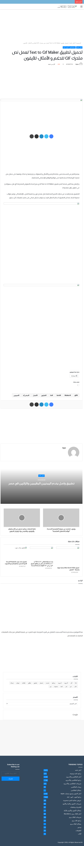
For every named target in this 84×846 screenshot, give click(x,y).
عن (71, 686)
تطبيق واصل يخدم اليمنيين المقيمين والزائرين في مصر (41, 483)
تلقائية (23, 683)
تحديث (47, 683)
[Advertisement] (42, 25)
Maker (67, 395)
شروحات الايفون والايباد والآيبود (72, 804)
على (75, 686)
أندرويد (66, 683)
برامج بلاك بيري (76, 820)
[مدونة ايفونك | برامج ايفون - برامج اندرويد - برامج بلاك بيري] (67, 6)
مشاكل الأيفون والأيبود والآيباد (72, 810)
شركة (12, 683)
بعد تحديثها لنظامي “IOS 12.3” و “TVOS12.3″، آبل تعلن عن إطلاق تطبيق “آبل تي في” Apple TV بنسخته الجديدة (42, 564)
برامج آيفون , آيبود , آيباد (69, 47)
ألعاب (79, 834)
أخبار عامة (72, 43)
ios (76, 683)
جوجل (17, 683)
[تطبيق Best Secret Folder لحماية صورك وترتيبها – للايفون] (67, 556)
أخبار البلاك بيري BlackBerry (72, 814)
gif (76, 395)
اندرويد (59, 683)
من (50, 686)
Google (75, 715)
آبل (71, 683)
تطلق (29, 683)
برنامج (53, 683)
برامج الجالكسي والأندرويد (73, 780)
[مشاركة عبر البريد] (37, 136)
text (58, 395)
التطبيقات (78, 830)
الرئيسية (78, 43)
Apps (77, 64)
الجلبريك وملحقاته (75, 807)
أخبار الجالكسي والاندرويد (73, 777)
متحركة (25, 395)
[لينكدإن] (41, 136)
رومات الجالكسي (76, 787)
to (51, 395)
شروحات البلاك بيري (75, 817)
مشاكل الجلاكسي (76, 790)
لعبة (62, 686)
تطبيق (43, 395)
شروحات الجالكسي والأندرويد (72, 783)
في (66, 686)
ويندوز (79, 827)
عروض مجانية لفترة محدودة (72, 800)
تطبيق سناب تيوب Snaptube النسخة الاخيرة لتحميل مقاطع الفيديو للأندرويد (16, 563)
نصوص (16, 395)
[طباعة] (32, 136)
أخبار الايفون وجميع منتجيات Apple (71, 793)
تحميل (41, 683)
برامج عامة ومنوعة (75, 773)
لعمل (34, 395)
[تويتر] (46, 136)
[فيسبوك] (51, 136)
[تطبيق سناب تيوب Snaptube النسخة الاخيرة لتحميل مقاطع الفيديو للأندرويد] (15, 553)
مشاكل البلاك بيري (75, 824)
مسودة (56, 686)
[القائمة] (81, 7)
